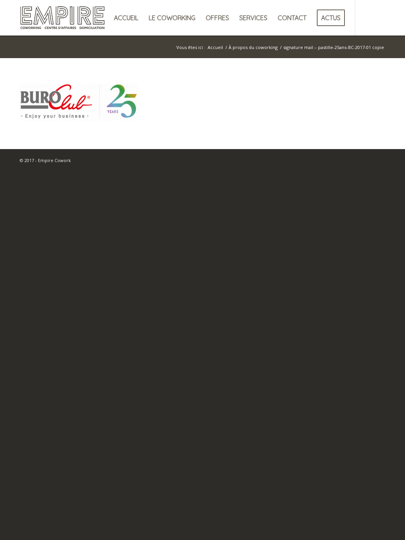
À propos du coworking (253, 47)
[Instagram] (379, 17)
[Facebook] (367, 17)
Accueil (215, 47)
